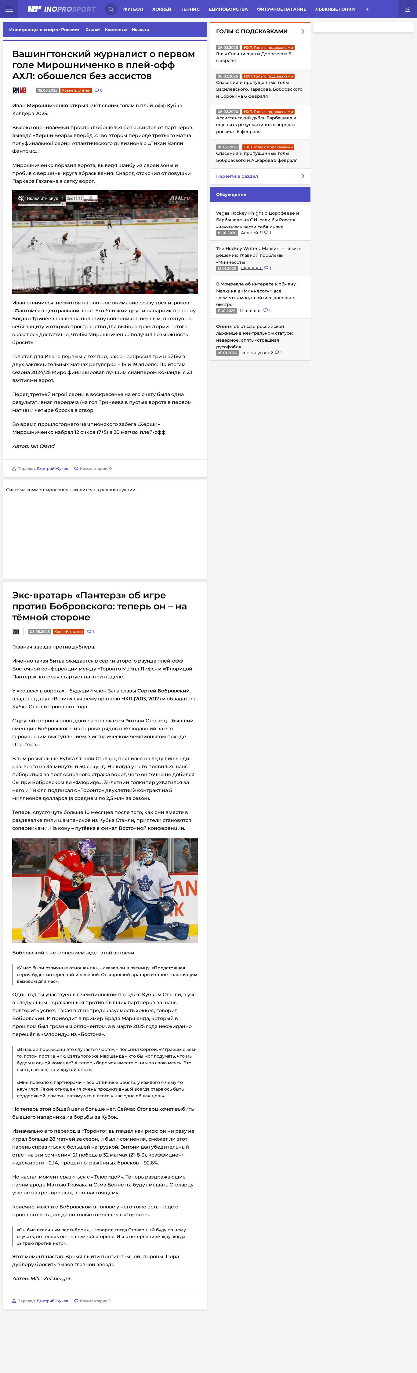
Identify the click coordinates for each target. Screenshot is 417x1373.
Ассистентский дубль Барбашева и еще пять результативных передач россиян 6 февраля (256, 124)
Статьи (93, 29)
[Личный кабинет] (408, 9)
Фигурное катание (281, 9)
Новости (140, 29)
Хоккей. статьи (76, 90)
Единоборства (228, 9)
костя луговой (258, 352)
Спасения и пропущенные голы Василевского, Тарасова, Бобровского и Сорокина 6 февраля (259, 89)
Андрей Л (252, 232)
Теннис (190, 9)
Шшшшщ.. (252, 268)
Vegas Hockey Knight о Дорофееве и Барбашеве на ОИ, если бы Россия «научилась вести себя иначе (257, 220)
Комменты (116, 29)
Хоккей (162, 9)
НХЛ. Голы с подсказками (268, 47)
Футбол (133, 9)
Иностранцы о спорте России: (44, 29)
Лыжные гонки (335, 9)
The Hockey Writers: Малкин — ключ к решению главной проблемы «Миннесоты (259, 255)
